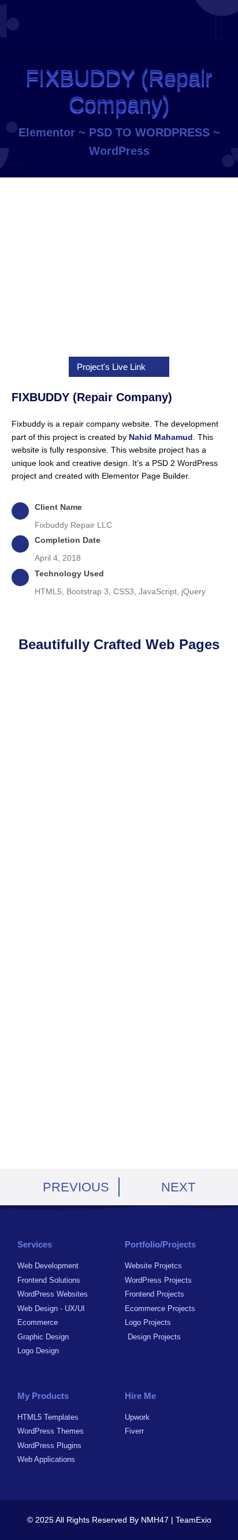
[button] (215, 25)
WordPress (119, 151)
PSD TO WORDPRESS (149, 132)
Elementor (46, 132)
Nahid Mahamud (161, 437)
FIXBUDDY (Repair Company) (92, 397)
